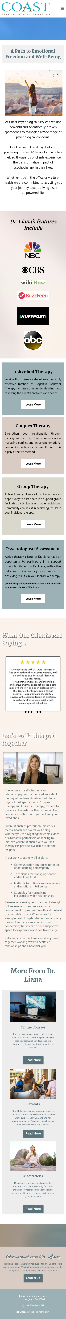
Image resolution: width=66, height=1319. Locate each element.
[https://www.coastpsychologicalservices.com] (26, 8)
